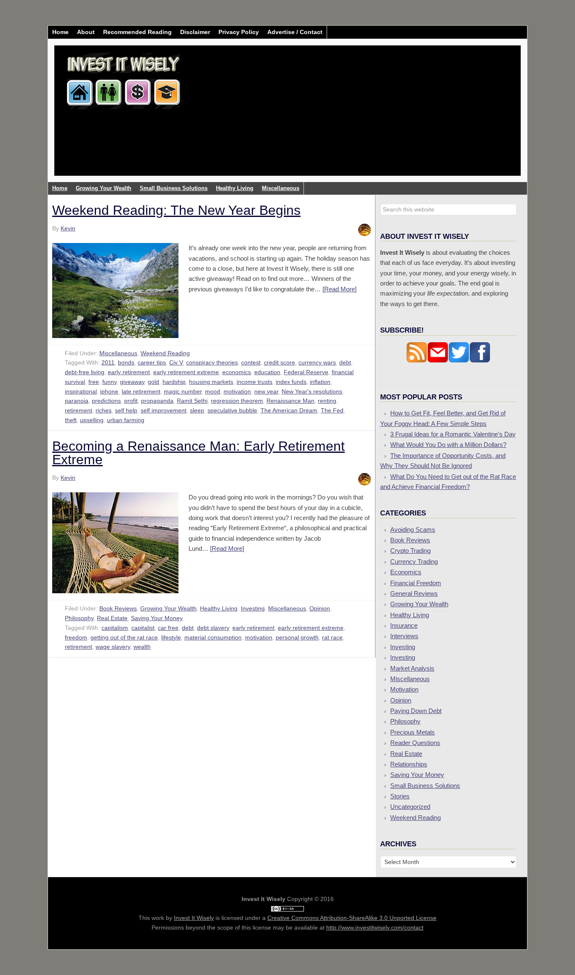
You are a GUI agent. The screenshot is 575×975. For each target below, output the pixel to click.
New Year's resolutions (312, 391)
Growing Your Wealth (168, 608)
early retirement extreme (186, 372)
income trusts (254, 381)
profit (131, 400)
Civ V (176, 362)
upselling (92, 420)
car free (168, 627)
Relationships (408, 764)
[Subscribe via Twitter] (458, 360)
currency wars (317, 362)
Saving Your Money (157, 618)
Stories (400, 796)
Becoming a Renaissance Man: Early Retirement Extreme (198, 453)
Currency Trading (414, 561)
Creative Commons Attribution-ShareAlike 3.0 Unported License (352, 917)
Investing (253, 608)
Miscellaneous (118, 353)
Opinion (319, 608)
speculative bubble (232, 410)
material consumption (213, 637)
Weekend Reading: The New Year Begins (176, 210)
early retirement (129, 372)
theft (71, 420)
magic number (183, 391)
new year (266, 391)
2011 (107, 362)
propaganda (157, 400)
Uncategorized (410, 806)
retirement (78, 410)
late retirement (141, 391)
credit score (279, 362)
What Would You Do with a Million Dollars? (448, 444)
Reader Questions (415, 742)
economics (236, 372)
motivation (237, 391)
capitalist (142, 627)
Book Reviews (118, 608)
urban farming (125, 420)
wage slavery (113, 646)
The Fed (332, 410)
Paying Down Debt (416, 710)
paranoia (76, 400)
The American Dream (289, 410)
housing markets (211, 381)
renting (327, 400)
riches (104, 410)
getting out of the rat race (124, 637)
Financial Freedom (415, 583)
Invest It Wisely (124, 77)
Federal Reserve (306, 372)
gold (153, 381)
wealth (142, 646)
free (93, 381)
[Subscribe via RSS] (416, 360)
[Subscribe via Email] (437, 360)
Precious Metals (412, 732)
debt (345, 362)
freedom (76, 637)
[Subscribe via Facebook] (479, 360)
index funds (291, 381)
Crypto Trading (410, 550)
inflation (320, 381)
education (267, 372)
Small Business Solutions (425, 785)
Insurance (404, 625)
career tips (152, 362)
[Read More (338, 289)
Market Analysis (412, 668)
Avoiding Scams (412, 529)
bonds (126, 362)
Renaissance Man (290, 400)
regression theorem (237, 400)
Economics (405, 572)
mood (212, 391)
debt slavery (213, 627)
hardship (174, 381)
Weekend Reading (165, 353)
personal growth (297, 637)
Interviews (404, 635)
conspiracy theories (212, 362)
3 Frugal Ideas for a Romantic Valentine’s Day (453, 434)
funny (109, 381)
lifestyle (171, 637)
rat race (332, 637)
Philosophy (79, 618)
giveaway (132, 381)
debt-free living (84, 372)
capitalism (114, 627)
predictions (106, 400)
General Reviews (414, 593)
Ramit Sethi (192, 400)
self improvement (163, 410)
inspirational (81, 391)
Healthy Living (218, 608)
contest (251, 362)
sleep (197, 410)
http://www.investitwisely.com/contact (374, 927)
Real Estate (112, 618)
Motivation (404, 689)
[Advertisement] (337, 117)
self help (126, 410)
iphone (109, 391)
